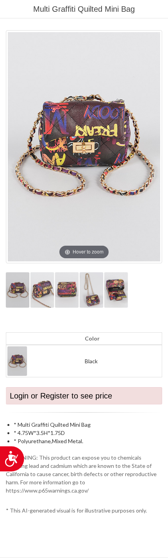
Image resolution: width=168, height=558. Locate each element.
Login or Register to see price (61, 395)
